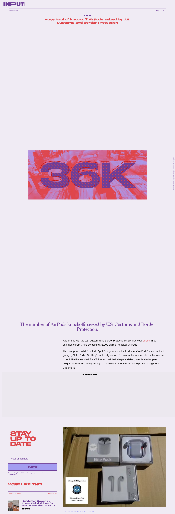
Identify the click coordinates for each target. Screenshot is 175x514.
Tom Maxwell (13, 11)
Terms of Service (47, 473)
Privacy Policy (12, 474)
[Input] (13, 4)
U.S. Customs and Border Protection (81, 511)
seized (146, 340)
